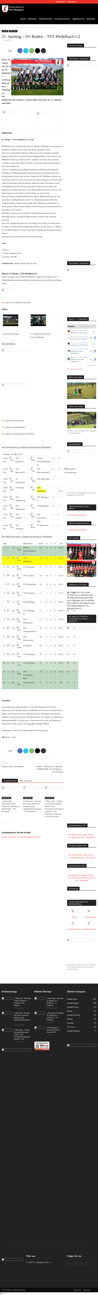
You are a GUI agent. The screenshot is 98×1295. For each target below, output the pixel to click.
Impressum (72, 2)
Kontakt (91, 19)
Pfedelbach (73, 333)
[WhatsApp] (31, 50)
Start (3, 27)
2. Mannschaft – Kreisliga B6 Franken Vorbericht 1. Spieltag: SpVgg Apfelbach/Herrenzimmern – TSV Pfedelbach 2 (32, 806)
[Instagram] (86, 2)
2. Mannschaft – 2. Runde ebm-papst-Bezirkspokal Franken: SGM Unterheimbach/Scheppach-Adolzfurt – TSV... (22, 1034)
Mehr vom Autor (25, 781)
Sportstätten (45, 19)
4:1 (94, 344)
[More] (49, 50)
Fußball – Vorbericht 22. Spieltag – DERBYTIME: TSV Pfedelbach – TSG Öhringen (50, 769)
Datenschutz (61, 2)
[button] (93, 9)
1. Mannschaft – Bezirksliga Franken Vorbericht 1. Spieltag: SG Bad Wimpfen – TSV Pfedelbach (11, 806)
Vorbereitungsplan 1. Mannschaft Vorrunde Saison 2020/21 (53, 1030)
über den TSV (78, 19)
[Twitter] (90, 2)
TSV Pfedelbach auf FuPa (74, 369)
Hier (3, 302)
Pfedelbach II (84, 345)
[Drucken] (43, 50)
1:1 (91, 351)
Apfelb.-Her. (74, 345)
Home (23, 19)
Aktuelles (10, 27)
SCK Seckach (83, 333)
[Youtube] (94, 2)
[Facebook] (82, 2)
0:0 (91, 338)
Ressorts (32, 19)
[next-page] (7, 821)
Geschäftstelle (62, 19)
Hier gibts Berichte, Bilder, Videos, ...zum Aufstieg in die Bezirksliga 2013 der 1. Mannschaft (81, 877)
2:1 (94, 331)
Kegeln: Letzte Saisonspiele (13, 766)
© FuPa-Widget (91, 365)
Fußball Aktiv (20, 27)
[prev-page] (3, 821)
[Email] (37, 50)
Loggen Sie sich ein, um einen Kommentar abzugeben (21, 837)
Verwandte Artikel (9, 781)
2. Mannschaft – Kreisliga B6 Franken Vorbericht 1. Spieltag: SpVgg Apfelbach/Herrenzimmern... (22, 1017)
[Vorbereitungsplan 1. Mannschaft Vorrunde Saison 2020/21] (39, 1030)
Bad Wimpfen (74, 339)
